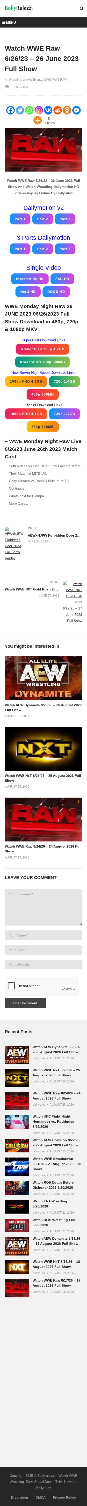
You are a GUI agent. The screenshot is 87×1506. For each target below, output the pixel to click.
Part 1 (20, 219)
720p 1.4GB (64, 381)
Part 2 (42, 219)
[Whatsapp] (29, 110)
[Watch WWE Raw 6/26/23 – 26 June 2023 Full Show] (43, 678)
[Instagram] (39, 110)
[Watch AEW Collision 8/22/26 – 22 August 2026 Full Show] (17, 1145)
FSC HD (62, 279)
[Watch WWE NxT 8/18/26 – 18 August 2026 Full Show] (17, 1267)
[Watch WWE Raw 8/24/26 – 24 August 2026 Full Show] (17, 1101)
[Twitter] (20, 110)
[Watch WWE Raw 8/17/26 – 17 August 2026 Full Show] (17, 1288)
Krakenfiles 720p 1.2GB (43, 349)
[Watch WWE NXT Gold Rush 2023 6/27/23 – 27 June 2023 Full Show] (43, 602)
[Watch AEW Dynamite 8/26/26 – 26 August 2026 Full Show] (17, 1055)
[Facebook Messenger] (76, 110)
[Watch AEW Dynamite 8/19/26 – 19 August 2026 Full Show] (17, 1246)
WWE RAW (59, 79)
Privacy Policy (64, 1497)
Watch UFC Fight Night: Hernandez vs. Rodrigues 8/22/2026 (53, 1121)
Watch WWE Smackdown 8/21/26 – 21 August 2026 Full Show (57, 1164)
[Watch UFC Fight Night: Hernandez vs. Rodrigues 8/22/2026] (17, 1122)
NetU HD (28, 292)
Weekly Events (32, 79)
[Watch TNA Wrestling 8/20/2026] (17, 1207)
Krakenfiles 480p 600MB (42, 362)
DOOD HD (56, 292)
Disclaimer (19, 1497)
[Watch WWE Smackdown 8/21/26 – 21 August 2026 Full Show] (17, 1167)
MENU (11, 22)
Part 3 (65, 219)
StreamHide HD (30, 279)
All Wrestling (13, 79)
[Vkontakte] (48, 110)
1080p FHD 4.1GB (26, 381)
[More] (37, 120)
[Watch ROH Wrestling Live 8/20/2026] (17, 1225)
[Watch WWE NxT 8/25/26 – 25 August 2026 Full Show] (17, 1078)
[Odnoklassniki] (67, 110)
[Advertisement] (41, 1379)
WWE (47, 79)
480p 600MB (42, 394)
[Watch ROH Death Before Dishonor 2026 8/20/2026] (17, 1188)
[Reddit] (57, 110)
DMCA (41, 1497)
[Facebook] (10, 110)
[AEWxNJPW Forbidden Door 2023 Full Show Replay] (43, 544)
